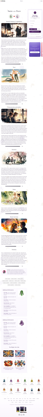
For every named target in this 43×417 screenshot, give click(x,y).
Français (30, 402)
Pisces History (6, 340)
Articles (24, 400)
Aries (11, 398)
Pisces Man (5, 326)
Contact (27, 400)
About (11, 400)
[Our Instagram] (23, 415)
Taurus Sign (5, 292)
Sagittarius (34, 398)
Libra (27, 398)
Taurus (5, 58)
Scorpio (30, 398)
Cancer (20, 398)
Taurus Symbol (6, 313)
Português (26, 402)
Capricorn (38, 398)
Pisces (6, 93)
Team (14, 400)
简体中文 (20, 402)
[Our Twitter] (21, 415)
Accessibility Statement (32, 400)
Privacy (17, 400)
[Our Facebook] (19, 415)
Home (9, 400)
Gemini (17, 398)
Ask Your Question (34, 52)
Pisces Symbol (6, 343)
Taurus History (6, 310)
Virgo (25, 398)
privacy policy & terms (38, 36)
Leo (22, 398)
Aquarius (5, 398)
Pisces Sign (5, 322)
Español (16, 402)
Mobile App (20, 400)
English (12, 402)
